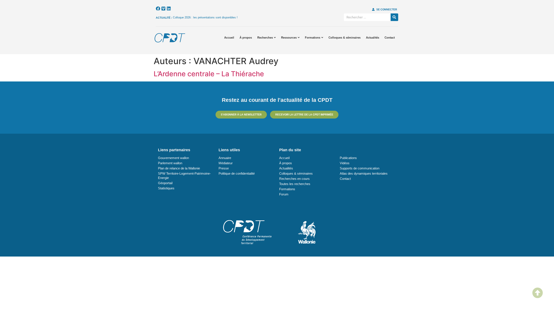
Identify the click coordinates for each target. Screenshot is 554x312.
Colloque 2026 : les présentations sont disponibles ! (205, 17)
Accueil (229, 37)
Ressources (289, 37)
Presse (224, 168)
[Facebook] (158, 8)
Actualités (372, 37)
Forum (283, 194)
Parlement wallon (170, 163)
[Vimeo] (163, 8)
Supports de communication (359, 168)
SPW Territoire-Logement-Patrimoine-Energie (184, 176)
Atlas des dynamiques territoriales (364, 173)
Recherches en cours (294, 178)
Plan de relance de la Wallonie (179, 168)
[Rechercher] (394, 17)
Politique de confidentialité (237, 173)
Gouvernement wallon (173, 158)
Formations (312, 37)
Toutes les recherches (294, 184)
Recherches (265, 37)
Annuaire (225, 158)
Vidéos (344, 163)
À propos (246, 37)
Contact (390, 37)
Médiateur (226, 163)
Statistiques (166, 188)
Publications (348, 158)
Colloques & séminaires (345, 37)
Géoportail (165, 183)
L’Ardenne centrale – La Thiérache (209, 74)
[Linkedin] (169, 8)
